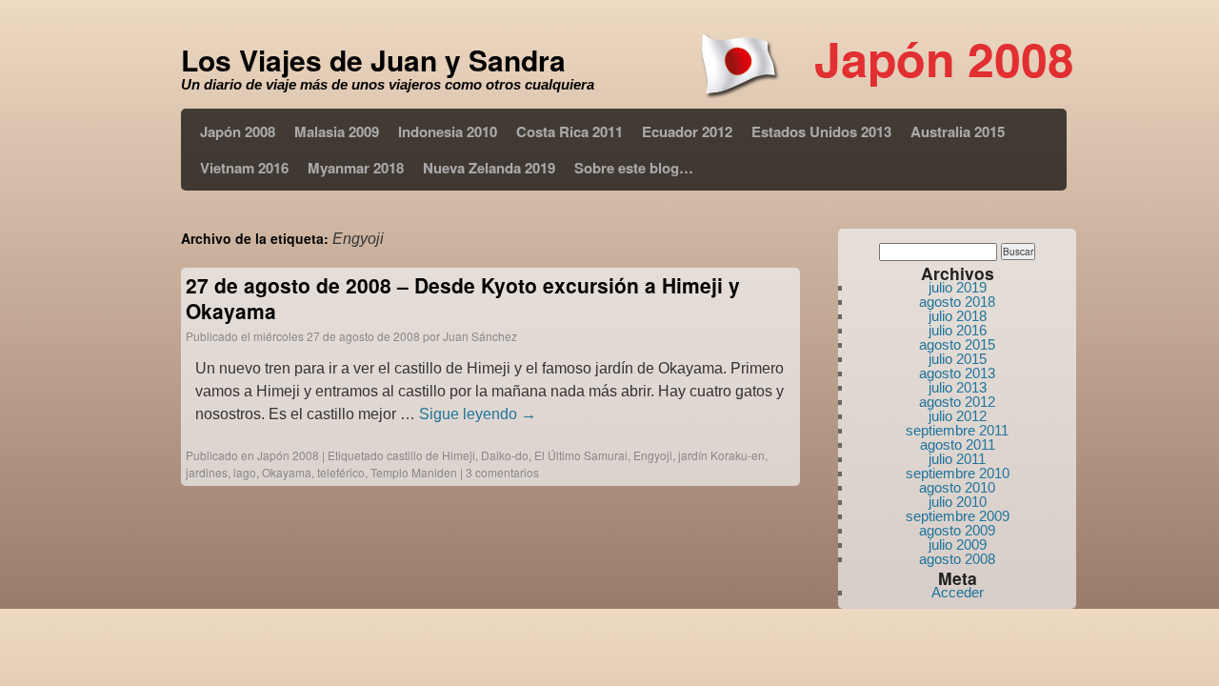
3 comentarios (502, 472)
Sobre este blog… (633, 167)
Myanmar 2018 (356, 167)
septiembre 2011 (957, 430)
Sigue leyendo (477, 414)
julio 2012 (958, 416)
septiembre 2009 (957, 516)
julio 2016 (958, 330)
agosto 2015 (957, 344)
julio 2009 (958, 544)
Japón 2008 (237, 131)
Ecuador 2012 (687, 131)
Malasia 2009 (336, 131)
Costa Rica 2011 (569, 131)
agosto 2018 (957, 301)
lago (244, 472)
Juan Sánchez (480, 336)
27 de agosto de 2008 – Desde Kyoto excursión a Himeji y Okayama (463, 298)
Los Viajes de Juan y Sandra (373, 59)
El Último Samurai (581, 455)
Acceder (957, 592)
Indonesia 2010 (447, 131)
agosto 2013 (957, 373)
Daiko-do (505, 455)
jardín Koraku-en (721, 455)
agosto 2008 (957, 559)
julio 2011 (957, 459)
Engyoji (652, 455)
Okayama (286, 472)
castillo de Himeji (431, 455)
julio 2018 (958, 316)
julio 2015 (958, 359)
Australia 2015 (957, 131)
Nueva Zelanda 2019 (489, 167)
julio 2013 (958, 387)
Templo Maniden (413, 472)
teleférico (341, 472)
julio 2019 (958, 287)
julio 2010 (958, 502)
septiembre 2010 (957, 473)
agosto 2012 (957, 401)
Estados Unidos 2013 (821, 131)
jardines (207, 472)
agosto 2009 (957, 530)
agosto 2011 (957, 444)
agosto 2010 (957, 487)
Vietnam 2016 (244, 167)
